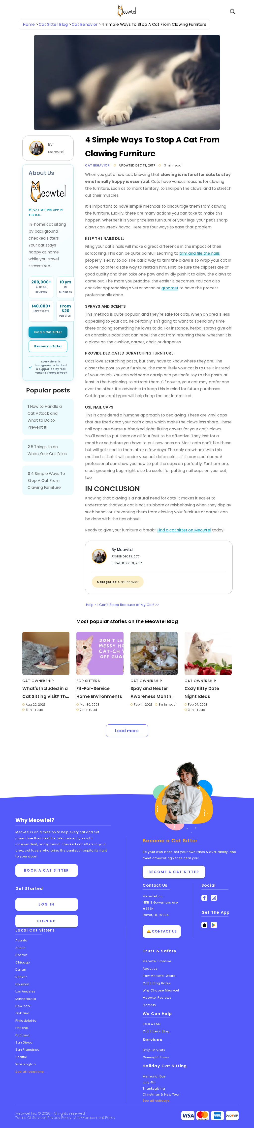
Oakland (22, 1013)
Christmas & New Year (161, 1094)
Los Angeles (25, 991)
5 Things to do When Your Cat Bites (47, 450)
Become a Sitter (48, 346)
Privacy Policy (60, 1117)
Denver (21, 977)
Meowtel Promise (157, 961)
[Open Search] (232, 11)
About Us (150, 968)
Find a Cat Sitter (48, 332)
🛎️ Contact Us (162, 931)
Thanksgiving (154, 1088)
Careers (149, 1005)
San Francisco (27, 1049)
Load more (127, 730)
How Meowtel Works (159, 976)
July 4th (149, 1082)
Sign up (46, 920)
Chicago (22, 962)
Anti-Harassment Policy (94, 1117)
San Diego (24, 1042)
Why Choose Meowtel (161, 990)
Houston (22, 984)
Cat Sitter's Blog (156, 1031)
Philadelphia (26, 1020)
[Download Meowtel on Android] (214, 925)
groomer (169, 288)
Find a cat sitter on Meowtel (184, 530)
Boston (21, 955)
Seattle (21, 1057)
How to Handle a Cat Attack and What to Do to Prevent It (45, 417)
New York (22, 1006)
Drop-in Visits (154, 1050)
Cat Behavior (97, 165)
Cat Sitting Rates (157, 983)
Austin (20, 948)
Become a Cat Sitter (174, 871)
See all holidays (156, 1101)
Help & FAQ (152, 1024)
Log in (47, 904)
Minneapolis (25, 999)
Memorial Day (154, 1076)
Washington (25, 1064)
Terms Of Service (30, 1117)
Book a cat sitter (46, 870)
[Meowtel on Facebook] (204, 898)
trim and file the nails (199, 253)
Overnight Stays (156, 1057)
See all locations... (30, 1072)
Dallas (20, 969)
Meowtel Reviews (157, 997)
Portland (22, 1035)
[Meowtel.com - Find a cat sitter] (48, 191)
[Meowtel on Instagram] (214, 898)
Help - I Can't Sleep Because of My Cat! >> (122, 604)
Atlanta (21, 940)
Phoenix (22, 1028)
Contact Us (155, 885)
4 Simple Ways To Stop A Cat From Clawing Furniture (46, 480)
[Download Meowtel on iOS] (204, 925)
